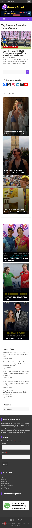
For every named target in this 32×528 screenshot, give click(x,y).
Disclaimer (4, 481)
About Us (4, 478)
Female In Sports (6, 489)
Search (27, 72)
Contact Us (4, 487)
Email (4, 452)
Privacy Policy (5, 483)
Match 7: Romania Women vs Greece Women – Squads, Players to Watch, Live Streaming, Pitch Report (16, 383)
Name (4, 443)
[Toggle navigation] (3, 19)
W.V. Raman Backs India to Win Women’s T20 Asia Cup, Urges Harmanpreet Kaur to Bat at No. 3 (16, 354)
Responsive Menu (29, 1)
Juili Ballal (13, 57)
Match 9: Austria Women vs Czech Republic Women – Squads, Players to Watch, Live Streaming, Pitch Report (15, 363)
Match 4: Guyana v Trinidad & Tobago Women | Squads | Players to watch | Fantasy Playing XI (15, 53)
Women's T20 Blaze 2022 (10, 46)
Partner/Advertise (7, 485)
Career (3, 480)
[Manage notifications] (4, 523)
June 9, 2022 (6, 57)
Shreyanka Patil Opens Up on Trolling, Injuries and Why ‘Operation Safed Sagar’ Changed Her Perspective (16, 392)
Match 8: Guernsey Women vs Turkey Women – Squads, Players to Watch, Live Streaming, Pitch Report (16, 373)
